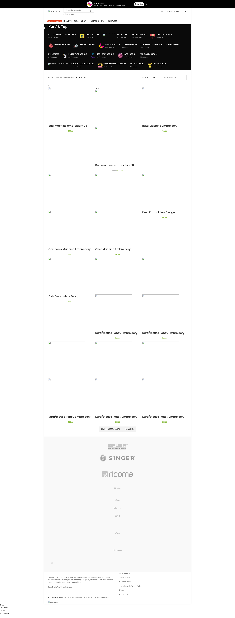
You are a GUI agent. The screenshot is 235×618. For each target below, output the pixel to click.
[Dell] (117, 539)
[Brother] (117, 550)
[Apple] (117, 566)
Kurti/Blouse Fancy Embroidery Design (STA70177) (163, 418)
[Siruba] (117, 446)
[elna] (117, 533)
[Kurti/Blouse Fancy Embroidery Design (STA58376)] (66, 360)
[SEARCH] (91, 11)
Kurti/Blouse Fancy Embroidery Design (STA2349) (116, 335)
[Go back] (45, 28)
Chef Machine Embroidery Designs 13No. (113, 251)
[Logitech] (117, 494)
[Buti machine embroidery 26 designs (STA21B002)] (66, 105)
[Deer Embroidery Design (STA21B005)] (160, 192)
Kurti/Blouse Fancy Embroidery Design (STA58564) (116, 418)
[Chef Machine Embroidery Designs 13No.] (113, 192)
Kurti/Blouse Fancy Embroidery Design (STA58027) (163, 335)
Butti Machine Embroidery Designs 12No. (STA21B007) (160, 127)
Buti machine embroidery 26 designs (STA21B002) (67, 127)
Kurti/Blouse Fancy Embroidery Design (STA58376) (69, 418)
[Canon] (117, 544)
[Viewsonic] (117, 439)
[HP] (117, 522)
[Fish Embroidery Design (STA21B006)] (66, 276)
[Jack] (117, 516)
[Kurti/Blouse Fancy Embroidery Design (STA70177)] (160, 360)
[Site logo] (55, 11)
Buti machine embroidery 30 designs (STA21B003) (114, 167)
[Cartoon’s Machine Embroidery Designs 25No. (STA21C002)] (66, 192)
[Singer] (117, 458)
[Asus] (117, 557)
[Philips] (117, 481)
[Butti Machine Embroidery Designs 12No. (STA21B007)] (160, 105)
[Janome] (117, 508)
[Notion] (117, 488)
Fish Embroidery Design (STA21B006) (64, 298)
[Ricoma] (117, 474)
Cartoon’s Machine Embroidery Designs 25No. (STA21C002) (69, 251)
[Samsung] (117, 466)
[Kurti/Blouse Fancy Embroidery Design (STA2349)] (113, 276)
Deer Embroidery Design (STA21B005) (158, 214)
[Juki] (117, 500)
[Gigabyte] (117, 527)
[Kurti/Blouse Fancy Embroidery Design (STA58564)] (113, 360)
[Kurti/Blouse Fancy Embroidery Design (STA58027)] (160, 276)
